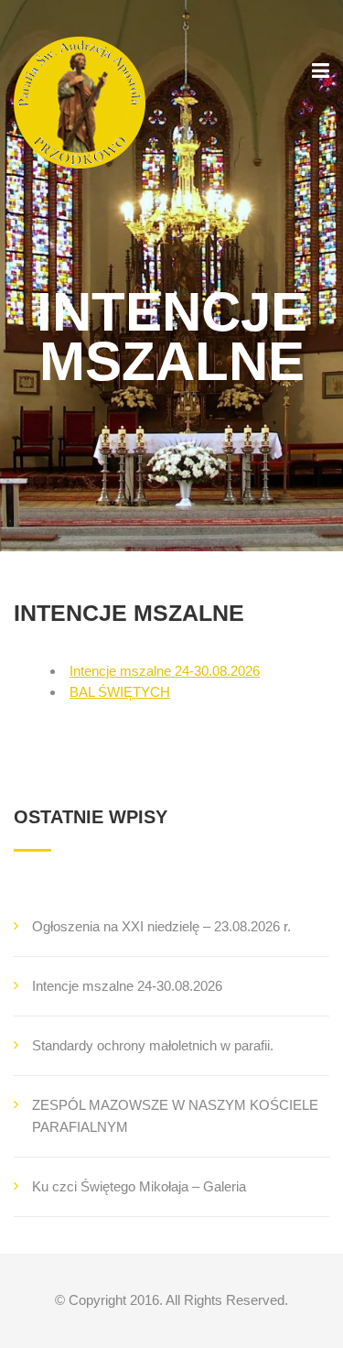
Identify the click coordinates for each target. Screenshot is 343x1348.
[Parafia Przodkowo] (79, 102)
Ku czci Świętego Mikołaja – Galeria (139, 1186)
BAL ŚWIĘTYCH (120, 692)
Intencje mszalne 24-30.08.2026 (165, 671)
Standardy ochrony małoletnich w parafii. (152, 1045)
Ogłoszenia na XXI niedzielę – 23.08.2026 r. (161, 926)
